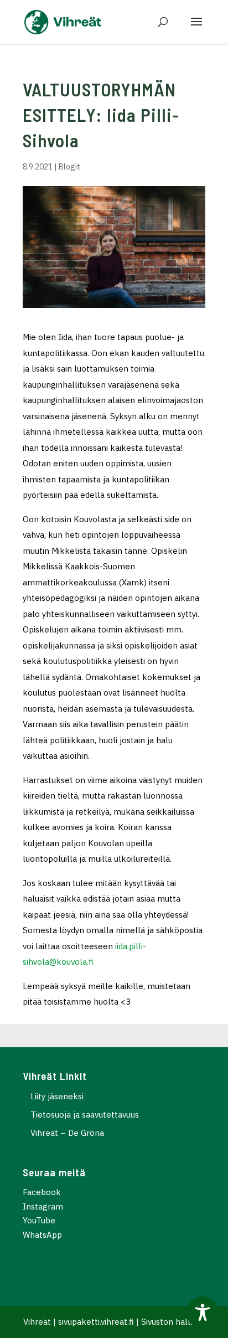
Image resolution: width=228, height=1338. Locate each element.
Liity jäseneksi (57, 1096)
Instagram (43, 1206)
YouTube (39, 1220)
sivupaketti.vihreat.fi (96, 1321)
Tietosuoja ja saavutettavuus (84, 1114)
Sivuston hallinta (173, 1321)
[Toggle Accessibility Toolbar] (202, 1312)
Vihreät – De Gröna (67, 1133)
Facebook (42, 1192)
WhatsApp (42, 1234)
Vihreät (37, 1321)
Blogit (69, 167)
